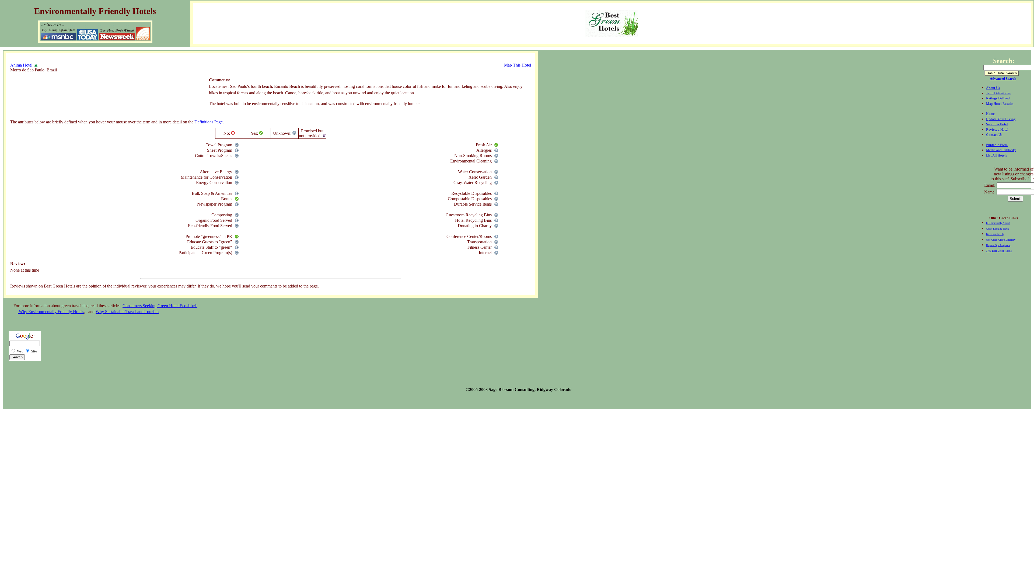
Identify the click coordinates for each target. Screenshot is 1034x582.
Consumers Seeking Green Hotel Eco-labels (160, 305)
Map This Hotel (517, 65)
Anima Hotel (21, 65)
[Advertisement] (108, 93)
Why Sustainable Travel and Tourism (127, 311)
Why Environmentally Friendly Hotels (51, 311)
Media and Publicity (1001, 150)
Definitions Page (208, 122)
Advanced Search (1003, 79)
